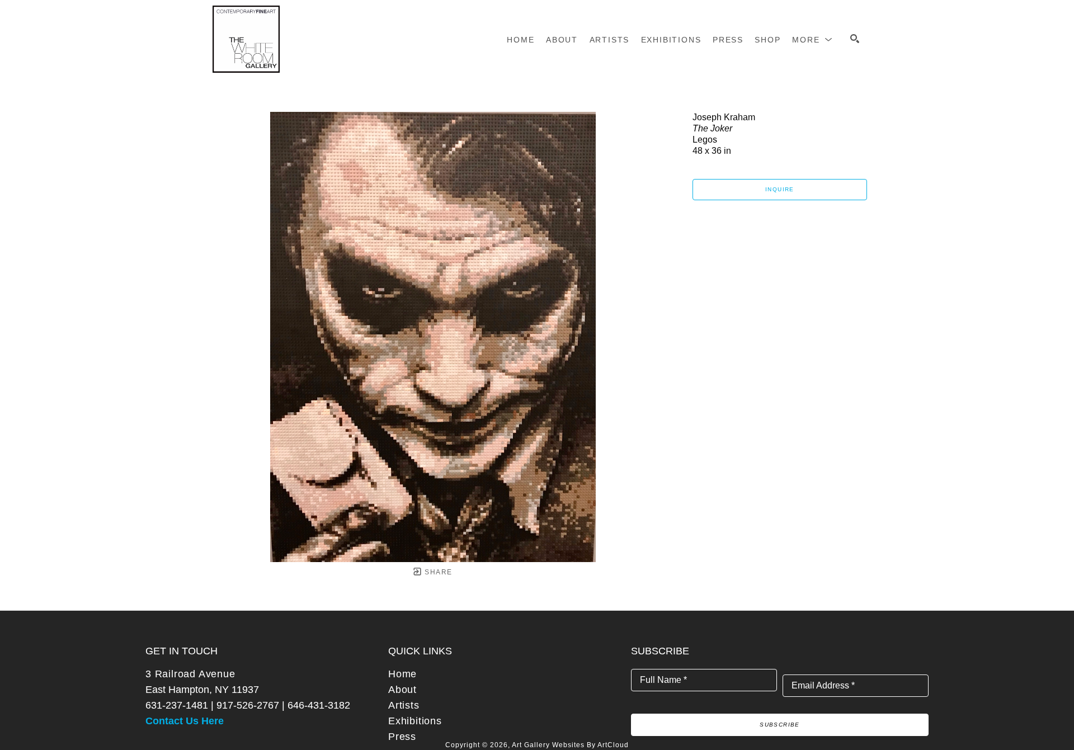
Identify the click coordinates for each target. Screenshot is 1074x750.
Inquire (779, 189)
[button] (812, 39)
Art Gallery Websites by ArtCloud (570, 745)
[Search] (854, 38)
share (437, 572)
